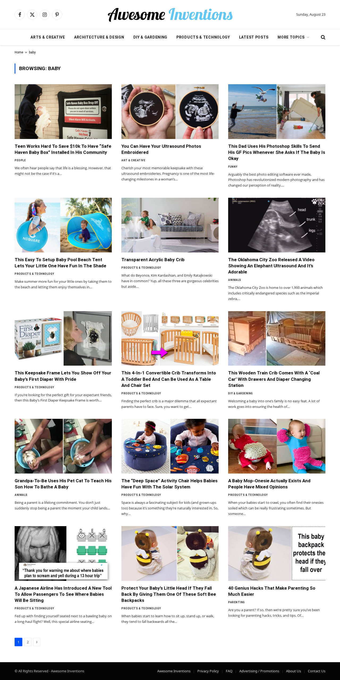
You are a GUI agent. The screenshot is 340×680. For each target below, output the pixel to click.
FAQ (229, 671)
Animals (234, 279)
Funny (232, 166)
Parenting (236, 602)
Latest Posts (254, 37)
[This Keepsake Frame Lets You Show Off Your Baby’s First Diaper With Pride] (63, 338)
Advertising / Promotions (259, 671)
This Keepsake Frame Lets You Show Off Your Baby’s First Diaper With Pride (63, 376)
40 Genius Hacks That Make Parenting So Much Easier (271, 591)
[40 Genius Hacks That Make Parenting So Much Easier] (276, 553)
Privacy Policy (208, 671)
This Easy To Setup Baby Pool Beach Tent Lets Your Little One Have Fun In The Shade (60, 262)
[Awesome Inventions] (170, 14)
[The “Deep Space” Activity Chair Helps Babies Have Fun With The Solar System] (170, 446)
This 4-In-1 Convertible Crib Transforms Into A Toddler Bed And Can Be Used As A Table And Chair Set (168, 379)
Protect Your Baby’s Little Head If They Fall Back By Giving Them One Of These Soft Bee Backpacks (168, 594)
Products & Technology (203, 37)
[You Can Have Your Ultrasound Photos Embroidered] (170, 111)
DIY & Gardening (150, 37)
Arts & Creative (48, 37)
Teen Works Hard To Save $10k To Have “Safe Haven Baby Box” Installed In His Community (63, 149)
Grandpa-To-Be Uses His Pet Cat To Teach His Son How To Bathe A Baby (63, 483)
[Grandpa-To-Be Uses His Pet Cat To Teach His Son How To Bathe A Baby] (63, 446)
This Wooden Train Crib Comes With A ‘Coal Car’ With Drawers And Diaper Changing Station (274, 379)
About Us (293, 671)
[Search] (322, 37)
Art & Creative (133, 160)
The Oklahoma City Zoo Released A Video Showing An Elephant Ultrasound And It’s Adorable (271, 265)
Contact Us (316, 671)
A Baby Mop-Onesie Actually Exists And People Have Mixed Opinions (269, 483)
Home (19, 52)
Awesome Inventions (173, 671)
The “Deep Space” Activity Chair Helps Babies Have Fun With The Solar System (169, 483)
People (20, 160)
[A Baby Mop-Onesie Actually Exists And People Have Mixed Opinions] (276, 446)
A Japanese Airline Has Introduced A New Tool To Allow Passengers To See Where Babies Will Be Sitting (63, 594)
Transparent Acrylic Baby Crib (153, 259)
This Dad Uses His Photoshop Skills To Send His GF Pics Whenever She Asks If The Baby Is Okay (276, 152)
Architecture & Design (99, 37)
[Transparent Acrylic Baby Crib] (170, 225)
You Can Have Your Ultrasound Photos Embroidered (161, 149)
